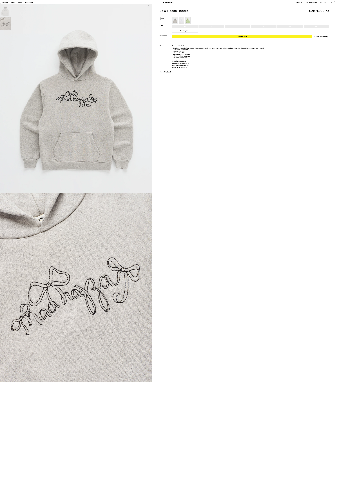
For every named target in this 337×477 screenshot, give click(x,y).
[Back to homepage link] (168, 2)
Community (29, 2)
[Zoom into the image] (76, 98)
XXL (316, 27)
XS (185, 27)
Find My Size (185, 31)
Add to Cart (242, 37)
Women (5, 2)
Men (13, 2)
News (20, 2)
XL (290, 27)
